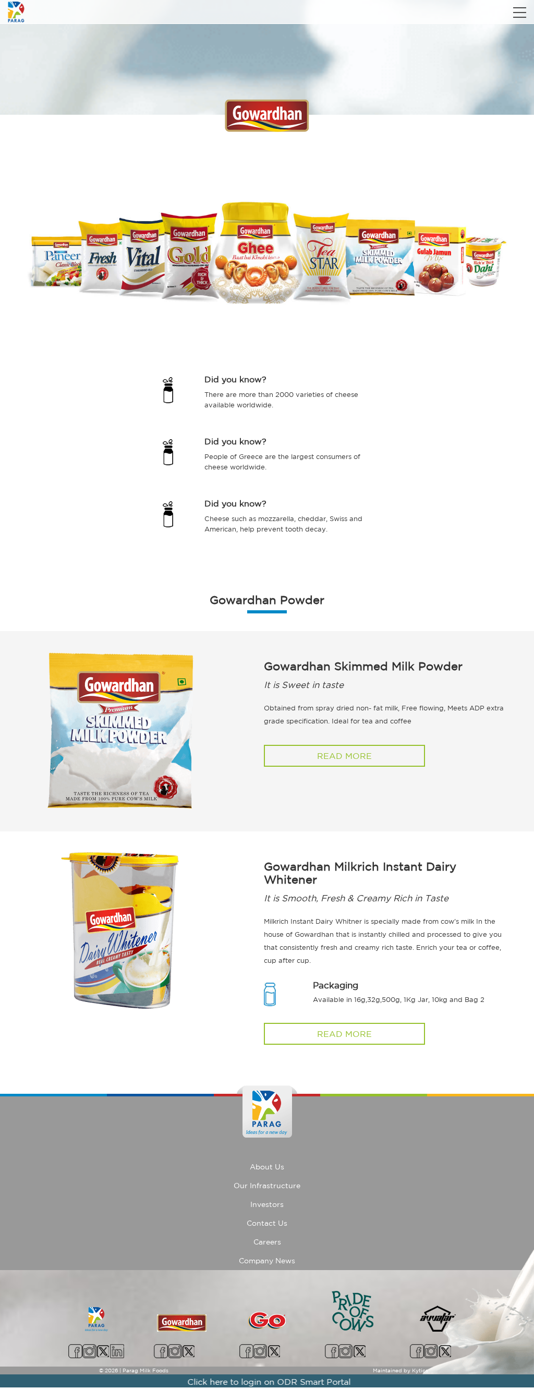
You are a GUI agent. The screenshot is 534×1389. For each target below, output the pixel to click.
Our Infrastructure (267, 1185)
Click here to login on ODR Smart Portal (247, 1381)
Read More (344, 755)
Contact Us (267, 1223)
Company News (267, 1261)
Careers (267, 1242)
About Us (267, 1167)
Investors (267, 1204)
